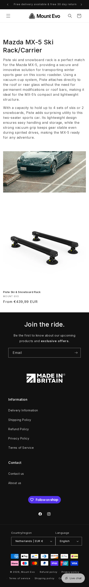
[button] (8, 15)
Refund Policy (18, 429)
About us (14, 483)
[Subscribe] (76, 353)
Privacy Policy (18, 438)
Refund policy (48, 571)
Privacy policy (70, 571)
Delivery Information (23, 410)
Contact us (16, 473)
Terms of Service (21, 447)
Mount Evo (28, 571)
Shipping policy (45, 578)
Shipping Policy (19, 420)
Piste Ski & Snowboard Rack (22, 292)
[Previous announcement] (7, 4)
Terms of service (19, 578)
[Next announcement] (81, 4)
